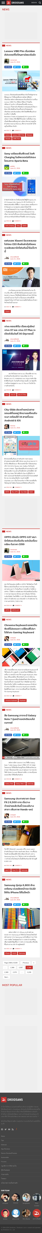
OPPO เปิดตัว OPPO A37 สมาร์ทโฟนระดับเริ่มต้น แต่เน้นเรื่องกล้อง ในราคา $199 (20, 540)
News (8, 45)
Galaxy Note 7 (20, 783)
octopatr (13, 638)
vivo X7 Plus (22, 394)
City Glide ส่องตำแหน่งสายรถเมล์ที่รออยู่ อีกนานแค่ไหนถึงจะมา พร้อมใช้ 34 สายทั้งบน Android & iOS (20, 415)
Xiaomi (7, 311)
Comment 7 (18, 695)
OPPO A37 (15, 610)
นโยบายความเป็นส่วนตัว (9, 1183)
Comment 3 (17, 390)
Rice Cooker (36, 1204)
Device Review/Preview (9, 1153)
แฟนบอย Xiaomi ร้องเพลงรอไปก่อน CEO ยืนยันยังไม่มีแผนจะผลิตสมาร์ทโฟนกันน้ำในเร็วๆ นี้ (20, 246)
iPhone (7, 953)
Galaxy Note (9, 783)
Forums (3, 1161)
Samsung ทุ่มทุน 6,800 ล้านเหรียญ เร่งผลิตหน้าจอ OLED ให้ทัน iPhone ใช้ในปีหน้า (20, 888)
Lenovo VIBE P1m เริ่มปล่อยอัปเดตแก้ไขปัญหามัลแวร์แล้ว (20, 53)
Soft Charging (9, 225)
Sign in (34, 2)
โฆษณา (3, 1178)
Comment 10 (18, 779)
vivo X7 (13, 394)
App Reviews (5, 1149)
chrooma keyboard (11, 700)
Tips (2, 1140)
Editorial (4, 1145)
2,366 (12, 967)
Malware (29, 135)
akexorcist (15, 1219)
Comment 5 (18, 487)
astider (12, 166)
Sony (18, 225)
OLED (14, 953)
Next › (6, 977)
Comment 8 (17, 130)
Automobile (5, 1157)
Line (26, 67)
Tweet (18, 67)
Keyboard (23, 700)
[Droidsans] (15, 3)
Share (9, 67)
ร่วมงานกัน (5, 1174)
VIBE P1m (16, 138)
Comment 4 (17, 221)
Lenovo (7, 135)
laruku (5, 1219)
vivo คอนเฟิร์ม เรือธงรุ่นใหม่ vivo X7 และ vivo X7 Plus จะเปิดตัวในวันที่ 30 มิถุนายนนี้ (20, 329)
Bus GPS (15, 492)
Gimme (12, 426)
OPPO (7, 610)
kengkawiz (26, 1203)
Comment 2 (17, 306)
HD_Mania (26, 1219)
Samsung (30, 783)
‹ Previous (25, 963)
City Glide (24, 492)
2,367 (21, 967)
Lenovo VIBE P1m (18, 135)
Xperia (24, 225)
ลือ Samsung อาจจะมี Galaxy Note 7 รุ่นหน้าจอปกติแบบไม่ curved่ (20, 718)
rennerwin (13, 60)
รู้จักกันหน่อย (5, 1170)
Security (8, 138)
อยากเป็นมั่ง (37, 1219)
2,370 (15, 972)
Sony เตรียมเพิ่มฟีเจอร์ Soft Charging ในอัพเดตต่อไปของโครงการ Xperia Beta (20, 157)
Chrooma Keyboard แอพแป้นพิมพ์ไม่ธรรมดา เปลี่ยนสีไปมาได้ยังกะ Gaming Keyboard (20, 628)
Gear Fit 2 (15, 870)
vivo (6, 394)
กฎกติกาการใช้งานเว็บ (8, 1166)
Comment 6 (18, 605)
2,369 (6, 972)
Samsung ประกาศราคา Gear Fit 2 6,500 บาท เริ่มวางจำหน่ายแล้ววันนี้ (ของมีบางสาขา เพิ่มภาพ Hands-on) (19, 804)
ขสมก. (31, 492)
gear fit (7, 870)
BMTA (7, 492)
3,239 (29, 972)
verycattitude (14, 257)
